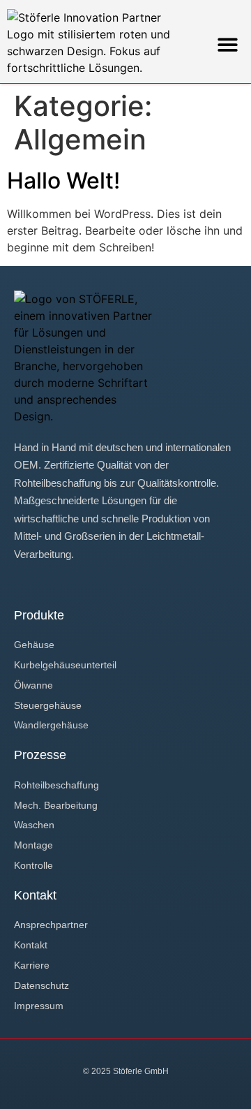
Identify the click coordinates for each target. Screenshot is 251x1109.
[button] (228, 44)
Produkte (39, 615)
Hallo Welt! (63, 180)
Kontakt (35, 895)
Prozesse (40, 755)
